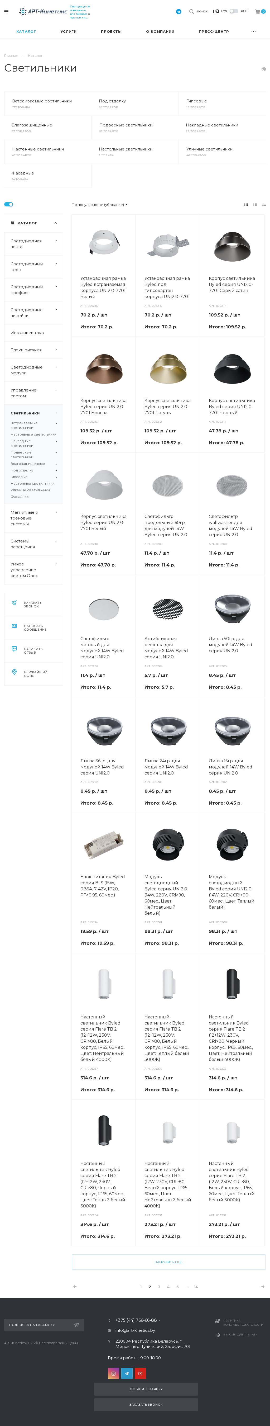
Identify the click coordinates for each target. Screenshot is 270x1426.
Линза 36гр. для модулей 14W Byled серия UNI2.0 (102, 767)
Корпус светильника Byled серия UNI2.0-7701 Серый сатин (232, 284)
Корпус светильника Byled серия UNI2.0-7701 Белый (103, 522)
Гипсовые (196, 100)
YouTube (140, 1373)
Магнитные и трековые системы (24, 518)
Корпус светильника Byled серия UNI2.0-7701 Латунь (167, 406)
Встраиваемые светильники (42, 100)
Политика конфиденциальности (243, 1322)
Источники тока (27, 332)
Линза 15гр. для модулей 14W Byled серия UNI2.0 (230, 767)
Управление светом (23, 393)
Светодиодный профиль (27, 289)
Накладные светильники (212, 125)
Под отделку (112, 100)
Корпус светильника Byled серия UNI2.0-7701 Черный (232, 406)
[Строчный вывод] (255, 204)
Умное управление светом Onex (24, 569)
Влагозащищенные (32, 125)
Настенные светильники (38, 149)
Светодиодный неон (27, 266)
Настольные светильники (125, 149)
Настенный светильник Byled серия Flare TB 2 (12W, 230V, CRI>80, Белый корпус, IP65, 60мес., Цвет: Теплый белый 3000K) (231, 1181)
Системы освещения (23, 544)
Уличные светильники (209, 149)
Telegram (127, 1373)
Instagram (113, 1373)
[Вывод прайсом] (264, 204)
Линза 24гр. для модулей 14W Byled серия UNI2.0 (166, 767)
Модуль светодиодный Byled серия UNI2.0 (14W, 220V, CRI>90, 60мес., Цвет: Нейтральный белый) (165, 895)
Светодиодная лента (26, 243)
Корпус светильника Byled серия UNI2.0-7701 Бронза (103, 406)
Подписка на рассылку (32, 1325)
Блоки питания (26, 349)
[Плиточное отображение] (246, 204)
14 (196, 1287)
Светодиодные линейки (27, 312)
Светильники (25, 412)
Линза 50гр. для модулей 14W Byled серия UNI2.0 (230, 644)
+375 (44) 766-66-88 (136, 1320)
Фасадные (23, 173)
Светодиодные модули (27, 370)
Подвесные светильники (125, 125)
